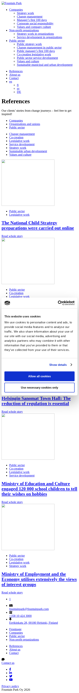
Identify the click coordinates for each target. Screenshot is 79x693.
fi (18, 85)
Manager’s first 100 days (32, 20)
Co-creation (16, 137)
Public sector (17, 40)
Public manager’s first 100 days (36, 51)
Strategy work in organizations (35, 33)
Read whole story (12, 236)
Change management (29, 16)
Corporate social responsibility (35, 23)
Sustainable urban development (28, 151)
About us (14, 74)
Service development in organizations (39, 37)
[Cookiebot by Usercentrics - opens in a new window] (58, 302)
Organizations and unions (24, 124)
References (16, 71)
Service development (22, 144)
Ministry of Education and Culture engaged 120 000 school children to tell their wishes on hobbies (39, 488)
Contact (14, 78)
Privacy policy (10, 686)
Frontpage (15, 629)
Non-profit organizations (24, 30)
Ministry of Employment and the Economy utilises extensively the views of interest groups (39, 579)
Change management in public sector (39, 47)
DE (19, 92)
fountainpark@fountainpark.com (29, 609)
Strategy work (25, 13)
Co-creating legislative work (34, 54)
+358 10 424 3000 (20, 615)
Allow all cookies (39, 376)
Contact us (8, 663)
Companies (16, 9)
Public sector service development (37, 57)
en (10, 81)
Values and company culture (34, 26)
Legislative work (19, 140)
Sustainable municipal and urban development (44, 64)
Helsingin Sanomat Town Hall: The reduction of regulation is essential (36, 401)
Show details (58, 364)
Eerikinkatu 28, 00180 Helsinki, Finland (33, 622)
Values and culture (28, 61)
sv (18, 88)
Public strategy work (29, 44)
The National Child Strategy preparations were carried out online (38, 225)
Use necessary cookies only (39, 387)
